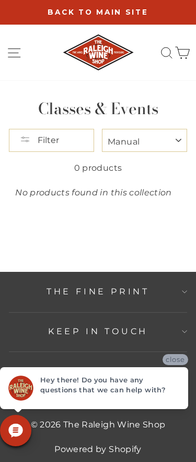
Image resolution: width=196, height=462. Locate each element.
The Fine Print (98, 291)
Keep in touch (98, 331)
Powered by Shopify (97, 449)
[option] (98, 12)
